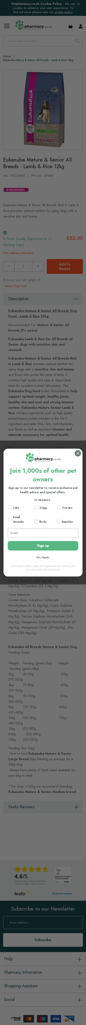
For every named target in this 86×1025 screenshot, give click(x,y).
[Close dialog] (78, 453)
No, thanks (43, 557)
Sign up (43, 545)
